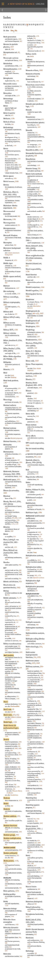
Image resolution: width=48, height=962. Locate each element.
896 (6, 514)
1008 (40, 388)
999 (6, 935)
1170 (6, 871)
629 (37, 411)
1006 (27, 296)
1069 (6, 189)
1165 (41, 290)
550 (11, 751)
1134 (6, 675)
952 (17, 715)
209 (27, 669)
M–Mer (6, 30)
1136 (27, 271)
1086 (5, 319)
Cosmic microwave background (12, 254)
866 (43, 644)
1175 (27, 649)
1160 (12, 683)
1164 (42, 287)
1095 (6, 456)
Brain (12, 375)
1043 (41, 823)
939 (41, 671)
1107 (28, 223)
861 (40, 219)
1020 (16, 924)
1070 (20, 800)
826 (28, 863)
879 (13, 518)
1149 (42, 243)
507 (42, 678)
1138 (17, 787)
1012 (28, 63)
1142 (40, 539)
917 (35, 866)
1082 (41, 940)
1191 (19, 388)
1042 (20, 476)
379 (43, 40)
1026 (6, 765)
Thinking (13, 377)
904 (20, 704)
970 (18, 225)
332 (28, 178)
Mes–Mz (13, 30)
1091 (6, 143)
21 (19, 137)
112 (17, 622)
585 (28, 860)
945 (36, 575)
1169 (6, 736)
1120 (17, 520)
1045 (5, 493)
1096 (18, 464)
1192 (6, 337)
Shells (32, 56)
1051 (6, 156)
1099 (38, 843)
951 (40, 596)
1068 (6, 559)
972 (28, 233)
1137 (42, 725)
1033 (6, 604)
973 (40, 235)
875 (12, 115)
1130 (28, 467)
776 (17, 761)
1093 (20, 652)
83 (27, 366)
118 (41, 534)
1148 (28, 619)
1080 (27, 445)
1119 (16, 524)
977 (36, 591)
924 (12, 124)
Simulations (14, 795)
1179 (17, 95)
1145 (28, 740)
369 (6, 756)
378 (10, 932)
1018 (13, 638)
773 (36, 133)
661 (41, 544)
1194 (12, 118)
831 (12, 449)
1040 (15, 633)
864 (6, 283)
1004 (37, 125)
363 (20, 755)
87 (37, 304)
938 (28, 142)
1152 (32, 106)
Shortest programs (16, 438)
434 (6, 782)
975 (4, 279)
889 (16, 518)
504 (43, 673)
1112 (19, 620)
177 (27, 260)
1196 (17, 81)
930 (20, 572)
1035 (33, 663)
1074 (27, 635)
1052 (6, 415)
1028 (6, 171)
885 (10, 659)
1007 (38, 127)
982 (19, 216)
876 (8, 273)
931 (9, 600)
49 (6, 327)
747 (14, 665)
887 (20, 606)
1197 (5, 383)
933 (19, 646)
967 (6, 419)
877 (17, 345)
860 (6, 135)
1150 (19, 69)
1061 (6, 484)
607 (13, 687)
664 (16, 620)
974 (34, 611)
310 (14, 537)
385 (15, 245)
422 (37, 313)
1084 (20, 742)
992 (18, 759)
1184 (12, 916)
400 (35, 156)
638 (20, 668)
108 (6, 131)
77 (20, 598)
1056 (42, 43)
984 (38, 479)
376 (34, 38)
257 (4, 840)
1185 (6, 468)
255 (18, 816)
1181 (17, 397)
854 (6, 239)
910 (6, 886)
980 (37, 76)
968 (43, 211)
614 (38, 569)
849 (6, 813)
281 (42, 401)
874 (6, 898)
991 (19, 746)
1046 (12, 49)
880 (20, 570)
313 (41, 221)
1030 (15, 178)
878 (18, 307)
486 (20, 641)
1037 (42, 680)
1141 (40, 785)
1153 (39, 145)
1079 (15, 260)
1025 (11, 531)
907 (6, 694)
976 (8, 595)
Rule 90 (12, 712)
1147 (28, 605)
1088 (6, 309)
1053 (13, 487)
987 (21, 41)
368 (15, 784)
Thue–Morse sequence (34, 369)
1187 (17, 288)
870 (14, 715)
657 (18, 616)
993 (20, 402)
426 (28, 284)
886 (28, 530)
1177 (41, 876)
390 (6, 913)
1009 (19, 408)
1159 (38, 147)
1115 (9, 514)
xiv (32, 429)
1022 (6, 690)
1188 (16, 330)
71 (18, 598)
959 (31, 507)
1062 (18, 587)
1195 (14, 266)
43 (19, 52)
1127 (28, 948)
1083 (19, 748)
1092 (40, 521)
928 (28, 252)
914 (6, 650)
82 (34, 304)
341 (21, 86)
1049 (15, 163)
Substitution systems (34, 307)
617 (20, 454)
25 (13, 709)
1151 (5, 863)
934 (20, 578)
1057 (12, 47)
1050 (19, 39)
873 (4, 55)
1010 (39, 340)
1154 (41, 302)
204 (41, 666)
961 (6, 822)
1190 (28, 229)
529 (42, 99)
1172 (5, 730)
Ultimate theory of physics (14, 792)
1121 (39, 457)
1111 (6, 618)
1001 (20, 462)
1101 (19, 159)
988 (6, 411)
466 (14, 789)
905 (40, 192)
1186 (6, 432)
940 (13, 458)
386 (42, 332)
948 (19, 165)
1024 (28, 89)
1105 (34, 45)
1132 (37, 189)
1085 (5, 305)
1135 (15, 391)
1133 (18, 294)
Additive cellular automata (13, 718)
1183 (41, 150)
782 (43, 723)
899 (6, 199)
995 (6, 943)
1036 (41, 675)
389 (28, 67)
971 (11, 103)
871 (34, 807)
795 (34, 758)
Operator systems (38, 578)
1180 (40, 227)
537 (42, 82)
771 (28, 746)
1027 (6, 508)
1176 (13, 71)
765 (40, 709)
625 (35, 843)
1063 (16, 90)
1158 (6, 75)
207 (42, 771)
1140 (34, 795)
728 (14, 776)
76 (14, 624)
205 (39, 752)
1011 (6, 366)
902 (35, 583)
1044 (36, 821)
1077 (5, 299)
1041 (12, 110)
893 (28, 358)
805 (19, 732)
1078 (17, 891)
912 (43, 608)
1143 (19, 518)
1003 (41, 313)
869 (20, 167)
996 (20, 937)
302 (21, 956)
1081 (42, 51)
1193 (14, 146)
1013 (28, 835)
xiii (13, 510)
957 (18, 460)
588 (14, 779)
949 (8, 636)
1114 (27, 630)
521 (42, 403)
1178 (20, 66)
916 (35, 657)
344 (28, 209)
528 (34, 819)
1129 (13, 679)
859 (19, 139)
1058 (20, 60)
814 (40, 646)
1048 (6, 153)
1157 (28, 761)
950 (12, 671)
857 (9, 756)
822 (20, 393)
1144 (17, 699)
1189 (41, 225)
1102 (37, 416)
